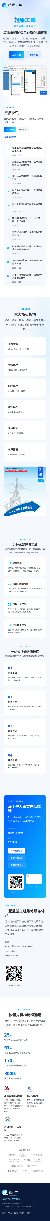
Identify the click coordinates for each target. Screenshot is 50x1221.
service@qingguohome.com (19, 946)
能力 (4, 1213)
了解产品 (33, 54)
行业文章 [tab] (23, 129)
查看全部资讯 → (11, 137)
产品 (10, 1213)
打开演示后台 (17, 850)
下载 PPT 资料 (17, 864)
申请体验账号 (17, 857)
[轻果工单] (12, 5)
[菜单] (45, 5)
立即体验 (16, 54)
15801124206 (11, 955)
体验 (16, 1213)
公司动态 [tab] (10, 129)
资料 (28, 1213)
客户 (22, 1213)
